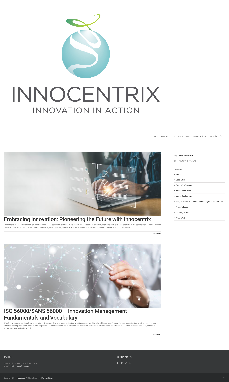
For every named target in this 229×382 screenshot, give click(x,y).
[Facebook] (118, 363)
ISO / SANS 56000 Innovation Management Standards (199, 201)
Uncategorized (182, 212)
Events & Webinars (184, 185)
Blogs (178, 174)
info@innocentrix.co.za (19, 366)
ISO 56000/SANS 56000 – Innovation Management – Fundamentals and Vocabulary (68, 314)
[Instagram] (126, 363)
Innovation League (184, 196)
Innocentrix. (20, 378)
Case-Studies (181, 180)
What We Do (181, 218)
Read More (157, 233)
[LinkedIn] (130, 363)
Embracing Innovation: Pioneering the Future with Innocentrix (77, 219)
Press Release (182, 207)
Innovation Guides (183, 190)
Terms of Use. (47, 378)
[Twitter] (122, 363)
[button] (221, 136)
